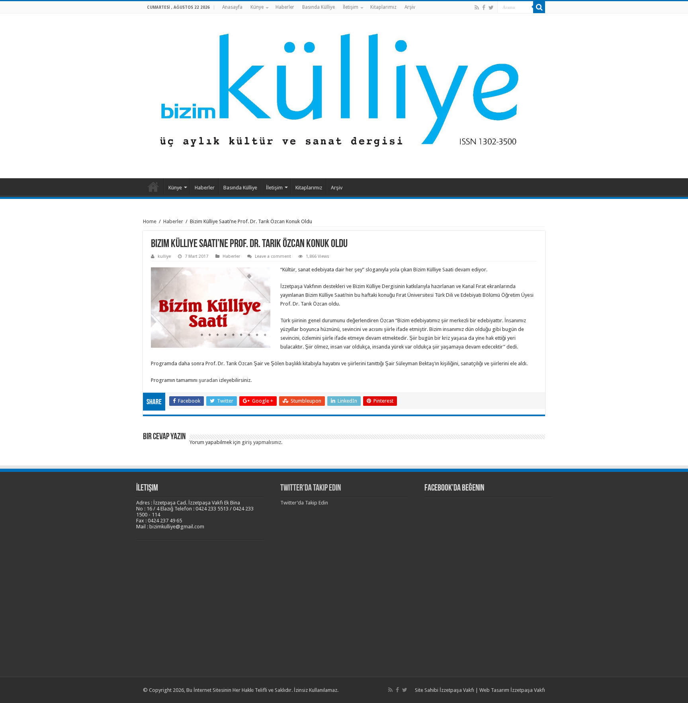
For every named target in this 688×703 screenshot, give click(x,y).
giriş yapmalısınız (261, 442)
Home (149, 221)
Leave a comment (273, 256)
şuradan (208, 380)
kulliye (164, 256)
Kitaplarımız (383, 7)
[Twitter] (491, 7)
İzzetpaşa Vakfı (457, 690)
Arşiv (410, 7)
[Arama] (539, 7)
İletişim (350, 7)
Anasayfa (232, 7)
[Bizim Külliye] (344, 94)
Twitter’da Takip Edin (310, 488)
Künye (257, 7)
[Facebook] (483, 7)
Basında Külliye (318, 7)
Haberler (285, 7)
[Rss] (477, 7)
